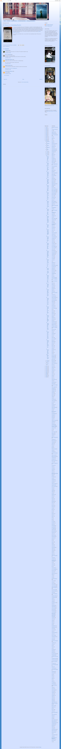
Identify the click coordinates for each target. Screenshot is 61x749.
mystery (53, 469)
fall (52, 309)
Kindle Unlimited (54, 407)
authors (53, 162)
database (53, 262)
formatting (53, 333)
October (48, 145)
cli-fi (52, 231)
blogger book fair (54, 183)
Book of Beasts (54, 190)
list (52, 430)
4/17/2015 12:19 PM (8, 73)
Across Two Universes (55, 134)
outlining (53, 490)
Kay (52, 403)
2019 (46, 135)
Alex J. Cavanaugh (8, 54)
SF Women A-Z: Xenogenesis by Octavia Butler (47, 174)
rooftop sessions (54, 573)
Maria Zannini (53, 440)
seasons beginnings (54, 593)
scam (52, 577)
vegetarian (53, 692)
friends (53, 337)
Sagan (52, 574)
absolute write (54, 133)
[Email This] (20, 45)
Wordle (53, 715)
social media (53, 612)
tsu (52, 679)
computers (53, 238)
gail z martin (53, 338)
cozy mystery (53, 251)
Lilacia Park (53, 427)
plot (52, 512)
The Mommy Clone (54, 658)
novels (53, 482)
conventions (53, 243)
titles (52, 674)
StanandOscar (54, 625)
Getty (52, 348)
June (47, 152)
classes (53, 228)
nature (52, 475)
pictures (53, 505)
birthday (53, 178)
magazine (53, 434)
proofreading (53, 525)
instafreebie (53, 389)
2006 (46, 375)
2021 (46, 133)
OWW (52, 491)
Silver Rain (53, 609)
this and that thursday (55, 669)
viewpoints (53, 695)
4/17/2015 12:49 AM (8, 52)
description (53, 266)
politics (53, 516)
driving (53, 276)
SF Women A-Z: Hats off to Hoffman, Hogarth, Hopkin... (47, 293)
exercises (53, 305)
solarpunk (53, 617)
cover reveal (53, 247)
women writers (54, 714)
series (52, 598)
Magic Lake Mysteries (55, 437)
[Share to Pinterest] (23, 45)
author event (53, 161)
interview (53, 393)
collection (53, 234)
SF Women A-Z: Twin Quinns (47, 226)
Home (23, 79)
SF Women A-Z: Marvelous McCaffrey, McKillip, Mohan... (47, 254)
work (52, 718)
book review (53, 194)
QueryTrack (53, 535)
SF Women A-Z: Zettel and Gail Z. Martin (47, 158)
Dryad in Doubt (54, 277)
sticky (52, 631)
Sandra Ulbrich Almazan (8, 59)
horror (52, 371)
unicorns (53, 688)
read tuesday (53, 547)
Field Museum (54, 321)
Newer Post (5, 79)
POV (52, 520)
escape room (53, 298)
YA (52, 733)
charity (53, 221)
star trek (53, 628)
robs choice (53, 570)
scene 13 (53, 580)
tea (52, 648)
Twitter (53, 687)
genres (53, 345)
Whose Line (53, 705)
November (48, 143)
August (48, 149)
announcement (54, 150)
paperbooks (53, 494)
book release (53, 193)
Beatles (53, 174)
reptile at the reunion (54, 555)
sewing (53, 601)
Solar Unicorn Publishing (53, 614)
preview (53, 524)
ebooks (53, 284)
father (52, 316)
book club (53, 187)
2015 (46, 140)
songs (52, 620)
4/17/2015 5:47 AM (7, 57)
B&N (52, 168)
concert (53, 239)
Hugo (52, 372)
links (52, 429)
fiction (52, 320)
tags (52, 645)
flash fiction (53, 329)
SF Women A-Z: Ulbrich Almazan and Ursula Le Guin (47, 196)
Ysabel (53, 736)
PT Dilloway (7, 50)
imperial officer (54, 379)
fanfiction (53, 313)
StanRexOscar (54, 627)
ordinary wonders (54, 483)
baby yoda (53, 170)
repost (52, 552)
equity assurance (54, 297)
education (53, 288)
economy (53, 285)
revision (53, 565)
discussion (53, 270)
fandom (53, 312)
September (48, 147)
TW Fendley (53, 683)
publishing (53, 529)
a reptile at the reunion (55, 127)
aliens (52, 142)
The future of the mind (55, 656)
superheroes (53, 642)
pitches (53, 509)
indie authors (53, 382)
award (52, 167)
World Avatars (54, 721)
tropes (52, 678)
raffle (52, 543)
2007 (46, 374)
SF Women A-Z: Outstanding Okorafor (47, 239)
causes (53, 214)
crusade (53, 258)
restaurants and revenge (54, 560)
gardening (53, 341)
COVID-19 (53, 250)
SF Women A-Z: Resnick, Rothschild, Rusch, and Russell (47, 219)
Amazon (18, 32)
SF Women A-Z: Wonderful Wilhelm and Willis (47, 181)
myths (52, 470)
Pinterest (53, 506)
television (53, 652)
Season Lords (54, 589)
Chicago (53, 222)
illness (52, 378)
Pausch (53, 498)
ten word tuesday (54, 653)
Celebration (53, 215)
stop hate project (54, 632)
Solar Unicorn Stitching (53, 616)
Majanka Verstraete (8, 65)
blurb (52, 186)
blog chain (53, 179)
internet (53, 392)
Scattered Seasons (54, 578)
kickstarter (53, 404)
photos (53, 502)
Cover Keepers (54, 246)
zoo (52, 741)
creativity (53, 254)
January (48, 363)
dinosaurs (53, 269)
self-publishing (54, 597)
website (40, 31)
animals (53, 147)
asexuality (53, 158)
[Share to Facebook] (22, 45)
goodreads (53, 356)
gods (52, 353)
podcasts (53, 513)
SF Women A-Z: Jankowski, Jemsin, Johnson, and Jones (47, 278)
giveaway (53, 349)
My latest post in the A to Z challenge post (11, 68)
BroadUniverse (54, 202)
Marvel (53, 444)
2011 (46, 369)
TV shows (53, 682)
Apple (52, 153)
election (53, 291)
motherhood (53, 457)
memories (53, 451)
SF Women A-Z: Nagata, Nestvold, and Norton (47, 246)
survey (53, 644)
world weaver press (54, 722)
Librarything (53, 424)
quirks (52, 539)
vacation (53, 691)
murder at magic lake (55, 463)
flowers (53, 330)
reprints (53, 554)
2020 (46, 134)
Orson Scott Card (54, 486)
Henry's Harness (54, 363)
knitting (53, 408)
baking (53, 171)
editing (53, 287)
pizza (52, 510)
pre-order (53, 521)
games (53, 340)
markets (53, 443)
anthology (53, 151)
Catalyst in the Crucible (54, 212)
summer (53, 639)
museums (53, 465)
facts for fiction (54, 308)
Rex (52, 566)
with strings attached (54, 712)
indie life (53, 383)
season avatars (54, 586)
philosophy (53, 501)
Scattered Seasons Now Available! (47, 167)
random (53, 544)
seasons (53, 592)
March (47, 360)
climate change (54, 232)
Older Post (40, 79)
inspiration (53, 388)
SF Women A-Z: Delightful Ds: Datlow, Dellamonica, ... (47, 326)
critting (53, 255)
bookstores (53, 197)
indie (52, 380)
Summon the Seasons (55, 640)
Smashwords (53, 610)
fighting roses (53, 324)
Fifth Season (53, 323)
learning (53, 417)
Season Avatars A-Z (54, 587)
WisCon (53, 709)
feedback (53, 317)
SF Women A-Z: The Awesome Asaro (47, 351)
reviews (53, 563)
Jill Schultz (53, 399)
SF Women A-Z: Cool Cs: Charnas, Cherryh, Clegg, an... (47, 335)
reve (52, 562)
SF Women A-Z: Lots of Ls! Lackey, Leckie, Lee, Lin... (47, 263)
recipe (52, 551)
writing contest (54, 730)
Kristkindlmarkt (54, 413)
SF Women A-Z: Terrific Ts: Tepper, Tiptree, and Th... (47, 204)
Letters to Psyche (54, 420)
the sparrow (53, 663)
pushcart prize (54, 531)
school (53, 582)
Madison (53, 433)
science (53, 583)
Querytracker (53, 536)
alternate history (54, 143)
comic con (53, 235)
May (47, 153)
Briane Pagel (53, 201)
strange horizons (54, 636)
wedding (53, 700)
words (52, 717)
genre (52, 344)
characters (53, 219)
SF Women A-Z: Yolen (47, 163)
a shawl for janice (54, 129)
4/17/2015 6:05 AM (7, 63)
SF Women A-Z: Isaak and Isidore (47, 285)
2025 (46, 128)
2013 (46, 367)
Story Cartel (53, 635)
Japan (52, 396)
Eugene (53, 301)
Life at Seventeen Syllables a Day (54, 426)
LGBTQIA (53, 421)
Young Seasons (54, 734)
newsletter (53, 479)
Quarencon (53, 532)
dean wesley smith (54, 265)
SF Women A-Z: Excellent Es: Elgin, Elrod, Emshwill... (47, 318)
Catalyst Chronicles (54, 210)
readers (53, 548)
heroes (53, 364)
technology (53, 649)
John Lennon (53, 400)
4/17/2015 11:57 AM (8, 69)
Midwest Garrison (54, 456)
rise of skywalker (54, 569)
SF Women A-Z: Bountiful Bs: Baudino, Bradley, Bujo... (47, 343)
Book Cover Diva (54, 189)
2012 (46, 368)
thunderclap (53, 671)
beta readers (53, 175)
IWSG (52, 395)
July (47, 151)
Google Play (53, 357)
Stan (52, 624)
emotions (53, 294)
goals (52, 352)
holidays (53, 367)
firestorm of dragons (54, 327)
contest (53, 242)
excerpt (53, 304)
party (52, 497)
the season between (54, 661)
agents (53, 138)
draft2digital (53, 273)
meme (52, 450)
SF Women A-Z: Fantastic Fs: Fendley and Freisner (47, 310)
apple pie (53, 154)
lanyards (53, 416)
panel (52, 493)
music (52, 466)
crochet (53, 257)
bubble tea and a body (55, 205)
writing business (54, 729)
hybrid (52, 375)
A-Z (52, 130)
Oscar (52, 487)
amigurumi (53, 146)
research (53, 557)
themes (53, 666)
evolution (53, 302)
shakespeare (53, 605)
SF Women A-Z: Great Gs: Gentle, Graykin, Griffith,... (47, 301)
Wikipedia (14, 32)
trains (52, 675)
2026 (46, 127)
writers (53, 726)
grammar (53, 359)
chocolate (53, 227)
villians (53, 696)
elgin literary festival (54, 292)
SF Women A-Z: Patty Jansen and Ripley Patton (47, 232)
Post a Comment (6, 75)
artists (52, 157)
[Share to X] (21, 45)
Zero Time (53, 740)
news (52, 478)
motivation (53, 459)
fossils (53, 334)
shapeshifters (53, 606)
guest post (53, 360)
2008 (46, 373)
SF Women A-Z (7, 46)
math (52, 446)
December (48, 141)
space (52, 621)
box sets (53, 198)
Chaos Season (54, 218)
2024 (46, 129)
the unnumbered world (55, 664)
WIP (52, 708)
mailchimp (53, 439)
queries (53, 533)
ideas (52, 376)
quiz (52, 540)
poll (52, 517)
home (52, 368)
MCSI (52, 447)
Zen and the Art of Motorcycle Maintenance (54, 738)
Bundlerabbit (53, 207)
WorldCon (53, 725)
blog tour (53, 182)
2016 (46, 139)
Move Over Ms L (54, 460)
